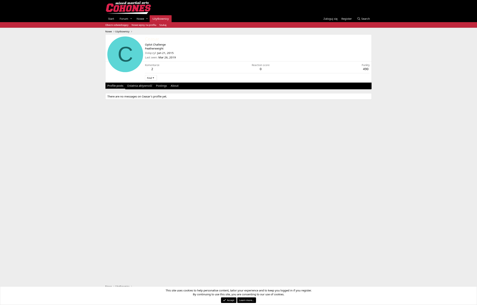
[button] (131, 18)
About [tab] (175, 85)
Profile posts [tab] (115, 85)
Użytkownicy (160, 18)
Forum (124, 18)
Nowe (140, 18)
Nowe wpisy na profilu (144, 25)
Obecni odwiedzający (117, 25)
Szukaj (162, 25)
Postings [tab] (161, 85)
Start (111, 18)
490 (366, 69)
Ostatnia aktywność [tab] (139, 85)
